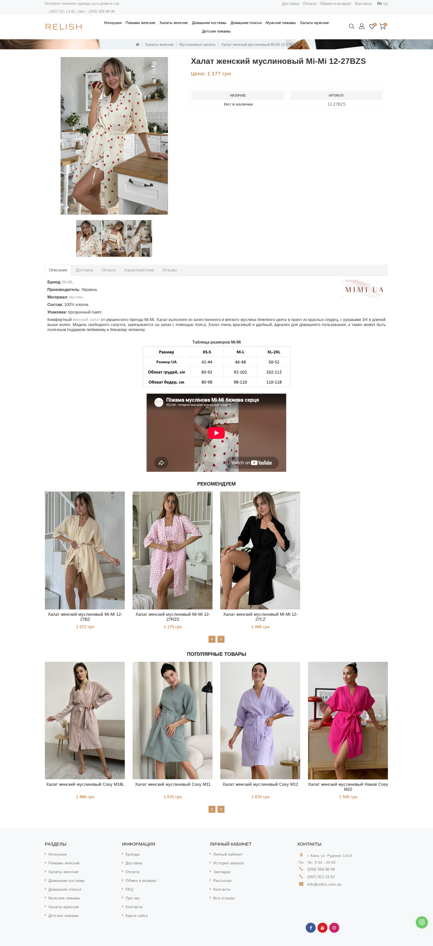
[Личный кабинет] (362, 27)
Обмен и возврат (336, 4)
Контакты (363, 4)
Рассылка (222, 880)
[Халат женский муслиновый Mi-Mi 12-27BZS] (114, 136)
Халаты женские (173, 23)
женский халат (86, 320)
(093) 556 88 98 (102, 11)
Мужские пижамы (281, 23)
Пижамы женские (140, 23)
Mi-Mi (67, 282)
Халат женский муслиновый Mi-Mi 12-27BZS (259, 44)
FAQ (130, 889)
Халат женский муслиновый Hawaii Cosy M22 (348, 787)
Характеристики (139, 270)
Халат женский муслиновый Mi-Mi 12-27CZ (260, 617)
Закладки (222, 872)
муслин (76, 297)
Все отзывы (224, 898)
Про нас (133, 898)
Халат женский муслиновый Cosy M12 (260, 784)
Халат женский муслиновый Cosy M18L (85, 784)
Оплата (309, 4)
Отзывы (169, 270)
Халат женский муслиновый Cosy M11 (172, 784)
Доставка (290, 4)
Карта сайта (137, 915)
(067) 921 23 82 (62, 11)
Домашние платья (246, 23)
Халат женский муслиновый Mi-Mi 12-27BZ (85, 617)
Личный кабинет (228, 854)
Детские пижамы (216, 31)
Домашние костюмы (209, 23)
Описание (58, 270)
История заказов (228, 863)
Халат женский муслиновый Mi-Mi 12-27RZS (173, 617)
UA (385, 4)
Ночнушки (113, 23)
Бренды (133, 854)
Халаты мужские (314, 23)
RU (379, 4)
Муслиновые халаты (197, 44)
